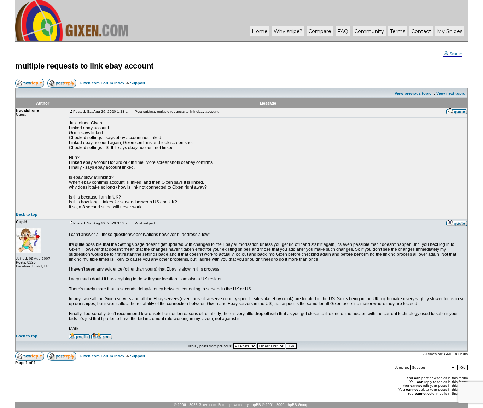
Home (260, 31)
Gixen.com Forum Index (102, 83)
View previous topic (413, 93)
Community (369, 31)
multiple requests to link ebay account (84, 65)
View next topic (450, 93)
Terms (397, 31)
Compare (319, 31)
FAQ (342, 31)
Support (137, 83)
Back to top (26, 214)
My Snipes (449, 31)
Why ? (288, 31)
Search (455, 53)
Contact (421, 31)
